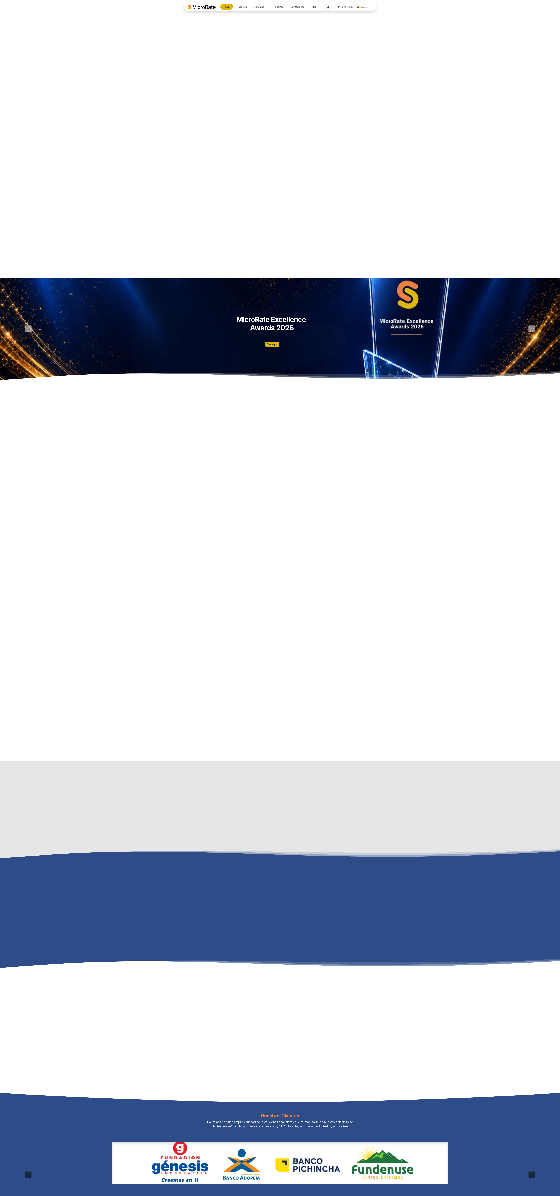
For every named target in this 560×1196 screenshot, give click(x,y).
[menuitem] (226, 7)
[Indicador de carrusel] (272, 374)
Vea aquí (272, 344)
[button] (328, 7)
